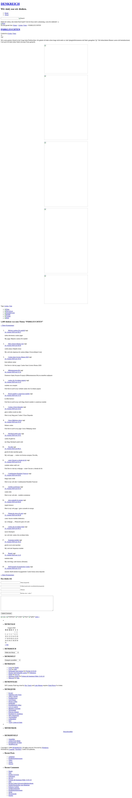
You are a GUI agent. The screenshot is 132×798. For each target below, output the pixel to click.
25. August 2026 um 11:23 (13, 555)
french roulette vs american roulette (19, 394)
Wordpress (45, 747)
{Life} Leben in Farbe (15, 722)
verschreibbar (13, 717)
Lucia (10, 667)
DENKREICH (10, 3)
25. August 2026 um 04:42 (13, 502)
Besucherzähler (68, 731)
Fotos (25, 25)
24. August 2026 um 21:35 (13, 395)
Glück (10, 760)
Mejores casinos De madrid (16, 330)
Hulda (10, 674)
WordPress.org (13, 744)
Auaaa (10, 762)
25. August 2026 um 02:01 (13, 475)
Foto (10, 306)
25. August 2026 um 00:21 (13, 448)
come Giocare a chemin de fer (17, 460)
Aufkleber (12, 757)
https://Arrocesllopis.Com (16, 344)
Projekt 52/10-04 (31, 671)
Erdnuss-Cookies (14, 787)
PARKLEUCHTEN (10, 29)
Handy (17, 667)
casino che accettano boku (16, 527)
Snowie (11, 764)
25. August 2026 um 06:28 (13, 515)
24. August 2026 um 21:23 (13, 382)
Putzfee (11, 795)
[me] (10, 721)
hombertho (12, 703)
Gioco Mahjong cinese (15, 420)
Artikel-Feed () (14, 741)
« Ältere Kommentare (7, 325)
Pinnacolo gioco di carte (15, 513)
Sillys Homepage (14, 715)
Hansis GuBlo (13, 701)
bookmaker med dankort (16, 671)
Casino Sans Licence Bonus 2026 (18, 357)
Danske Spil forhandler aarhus (18, 673)
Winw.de (11, 678)
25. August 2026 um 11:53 (13, 568)
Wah (15, 669)
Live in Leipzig (13, 707)
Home (6, 13)
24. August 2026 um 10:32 (13, 359)
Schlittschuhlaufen (14, 788)
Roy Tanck (28, 685)
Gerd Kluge (12, 700)
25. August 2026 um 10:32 (13, 542)
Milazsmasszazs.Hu (14, 370)
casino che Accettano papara (17, 380)
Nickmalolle (12, 710)
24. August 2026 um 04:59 (13, 345)
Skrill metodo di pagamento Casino (19, 566)
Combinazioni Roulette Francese (18, 473)
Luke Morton (38, 685)
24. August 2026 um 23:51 (13, 435)
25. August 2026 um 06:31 (13, 528)
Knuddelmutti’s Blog (15, 705)
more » (37, 617)
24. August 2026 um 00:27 (13, 332)
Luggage (11, 749)
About (7, 15)
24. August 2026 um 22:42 (13, 409)
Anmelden (12, 739)
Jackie (10, 792)
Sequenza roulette (13, 540)
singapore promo (14, 676)
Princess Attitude (14, 712)
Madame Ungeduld (14, 708)
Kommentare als (15, 742)
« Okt (6, 645)
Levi (10, 669)
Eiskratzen (33, 673)
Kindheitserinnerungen (15, 758)
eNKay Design (13, 696)
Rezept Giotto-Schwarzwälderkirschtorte (21, 783)
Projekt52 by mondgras (16, 714)
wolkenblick (12, 719)
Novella (10, 447)
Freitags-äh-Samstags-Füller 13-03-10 (32, 676)
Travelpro (18, 749)
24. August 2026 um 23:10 (13, 422)
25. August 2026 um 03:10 (13, 488)
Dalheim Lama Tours (15, 695)
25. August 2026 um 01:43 (13, 462)
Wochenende (12, 794)
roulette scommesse (14, 487)
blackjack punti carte (14, 433)
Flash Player (52, 685)
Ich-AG (17, 674)
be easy (11, 693)
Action (20, 25)
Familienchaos (13, 698)
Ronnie (10, 553)
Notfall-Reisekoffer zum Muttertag (19, 785)
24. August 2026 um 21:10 (13, 372)
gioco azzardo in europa (15, 500)
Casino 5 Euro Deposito (15, 407)
